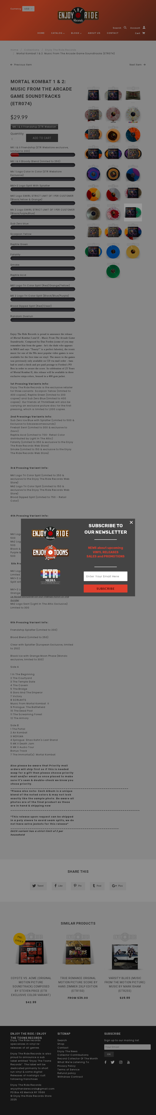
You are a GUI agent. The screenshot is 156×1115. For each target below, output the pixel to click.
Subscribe (106, 588)
